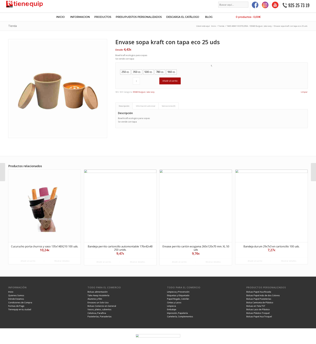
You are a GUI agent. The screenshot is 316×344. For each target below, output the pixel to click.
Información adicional (145, 106)
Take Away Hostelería (98, 295)
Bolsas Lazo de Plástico (258, 309)
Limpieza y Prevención (178, 291)
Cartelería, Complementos (180, 316)
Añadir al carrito (170, 80)
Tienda (12, 26)
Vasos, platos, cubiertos (99, 309)
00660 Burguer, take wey (144, 92)
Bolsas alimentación (98, 291)
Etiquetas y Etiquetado (178, 295)
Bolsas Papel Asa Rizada (258, 291)
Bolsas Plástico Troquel (258, 313)
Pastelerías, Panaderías (100, 316)
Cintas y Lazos (174, 302)
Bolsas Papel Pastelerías (258, 298)
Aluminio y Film (95, 298)
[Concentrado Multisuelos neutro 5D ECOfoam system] (313, 172)
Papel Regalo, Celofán (178, 298)
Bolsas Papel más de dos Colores (263, 295)
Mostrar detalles (61, 261)
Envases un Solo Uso (98, 302)
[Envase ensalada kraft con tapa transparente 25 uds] (2, 172)
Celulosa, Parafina (97, 313)
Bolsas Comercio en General (102, 305)
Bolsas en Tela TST (255, 305)
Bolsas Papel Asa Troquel (259, 316)
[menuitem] (233, 8)
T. (211, 65)
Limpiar (304, 92)
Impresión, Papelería (177, 313)
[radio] (125, 72)
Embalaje (171, 309)
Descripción (124, 106)
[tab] (124, 106)
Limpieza (171, 305)
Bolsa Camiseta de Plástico (259, 302)
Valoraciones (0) (168, 106)
